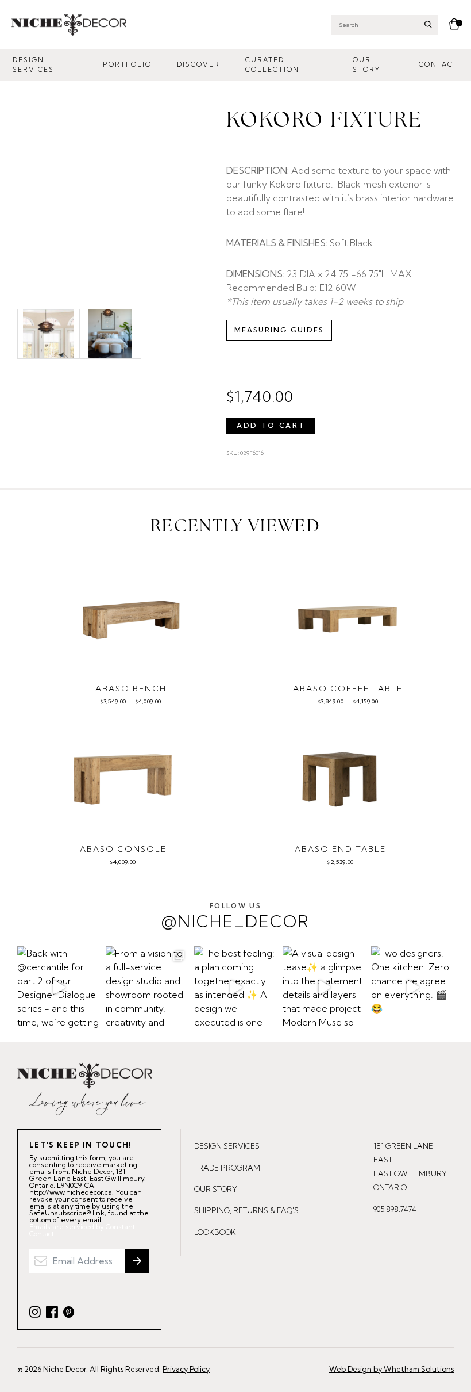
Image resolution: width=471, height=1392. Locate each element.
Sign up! (137, 1261)
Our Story (366, 65)
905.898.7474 (394, 1209)
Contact (438, 64)
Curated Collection (272, 65)
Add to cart (271, 425)
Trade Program (227, 1167)
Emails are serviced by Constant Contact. (82, 1230)
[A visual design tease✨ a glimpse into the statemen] (324, 987)
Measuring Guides (279, 330)
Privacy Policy (186, 1369)
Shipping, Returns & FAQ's (246, 1210)
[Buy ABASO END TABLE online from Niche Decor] (340, 775)
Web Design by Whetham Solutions (391, 1369)
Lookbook (215, 1232)
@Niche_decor (235, 916)
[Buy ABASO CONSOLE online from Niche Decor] (122, 775)
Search (428, 24)
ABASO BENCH (131, 688)
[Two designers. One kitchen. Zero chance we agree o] (412, 987)
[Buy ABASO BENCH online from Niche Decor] (131, 615)
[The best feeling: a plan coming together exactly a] (235, 987)
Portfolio (127, 64)
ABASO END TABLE (340, 849)
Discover (198, 64)
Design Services (33, 65)
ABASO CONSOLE (123, 849)
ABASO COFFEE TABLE (348, 688)
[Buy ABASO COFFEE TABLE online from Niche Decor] (348, 615)
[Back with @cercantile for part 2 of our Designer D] (58, 987)
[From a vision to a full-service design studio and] (147, 987)
